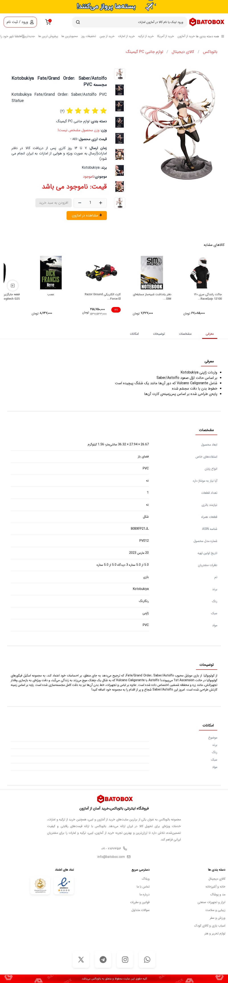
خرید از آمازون (186, 36)
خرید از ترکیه (146, 36)
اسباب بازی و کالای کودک (209, 925)
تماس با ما (143, 886)
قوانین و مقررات (140, 902)
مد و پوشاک (217, 894)
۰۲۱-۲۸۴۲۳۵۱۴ (111, 848)
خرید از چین (107, 36)
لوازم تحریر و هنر (214, 933)
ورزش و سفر (217, 918)
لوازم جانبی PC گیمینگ (144, 52)
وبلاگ (146, 879)
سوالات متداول (140, 910)
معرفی (210, 333)
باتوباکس (210, 52)
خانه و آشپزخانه (215, 886)
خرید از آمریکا (165, 36)
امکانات (134, 333)
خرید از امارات (126, 36)
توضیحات (159, 333)
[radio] (69, 111)
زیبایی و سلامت (215, 910)
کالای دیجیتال (183, 52)
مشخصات (185, 333)
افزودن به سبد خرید (53, 202)
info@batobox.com (111, 857)
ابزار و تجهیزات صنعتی (211, 902)
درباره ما (145, 894)
